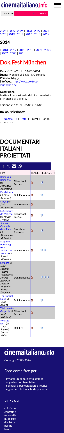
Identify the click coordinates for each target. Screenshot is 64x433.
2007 (5, 53)
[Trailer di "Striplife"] (32, 277)
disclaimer (10, 422)
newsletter (11, 415)
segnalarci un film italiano (21, 382)
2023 (29, 30)
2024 (20, 30)
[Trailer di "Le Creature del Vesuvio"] (32, 215)
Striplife (4, 262)
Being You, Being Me (5, 178)
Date (24, 118)
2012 (13, 50)
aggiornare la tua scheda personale (27, 389)
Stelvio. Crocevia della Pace (5, 226)
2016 (37, 34)
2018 (20, 34)
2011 (22, 50)
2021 (46, 30)
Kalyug (4, 201)
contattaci (10, 411)
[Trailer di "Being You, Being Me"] (32, 182)
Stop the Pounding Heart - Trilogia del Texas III (6, 247)
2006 (13, 53)
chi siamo (10, 408)
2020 (3, 34)
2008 (47, 50)
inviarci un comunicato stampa (24, 378)
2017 (29, 34)
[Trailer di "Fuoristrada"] (32, 195)
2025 (12, 30)
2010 (30, 50)
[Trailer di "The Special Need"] (32, 300)
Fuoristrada (6, 192)
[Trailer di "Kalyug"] (32, 204)
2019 (12, 34)
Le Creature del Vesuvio (6, 212)
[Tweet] (8, 167)
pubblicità (10, 418)
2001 (22, 53)
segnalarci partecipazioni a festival (27, 385)
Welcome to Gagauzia (7, 310)
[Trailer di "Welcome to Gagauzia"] (32, 312)
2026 (3, 30)
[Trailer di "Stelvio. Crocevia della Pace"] (32, 230)
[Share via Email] (14, 167)
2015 (46, 34)
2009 (39, 50)
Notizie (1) (10, 118)
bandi (7, 429)
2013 (5, 50)
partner (9, 425)
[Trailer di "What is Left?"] (32, 328)
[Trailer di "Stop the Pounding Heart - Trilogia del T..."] (32, 250)
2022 (37, 30)
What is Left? (4, 322)
